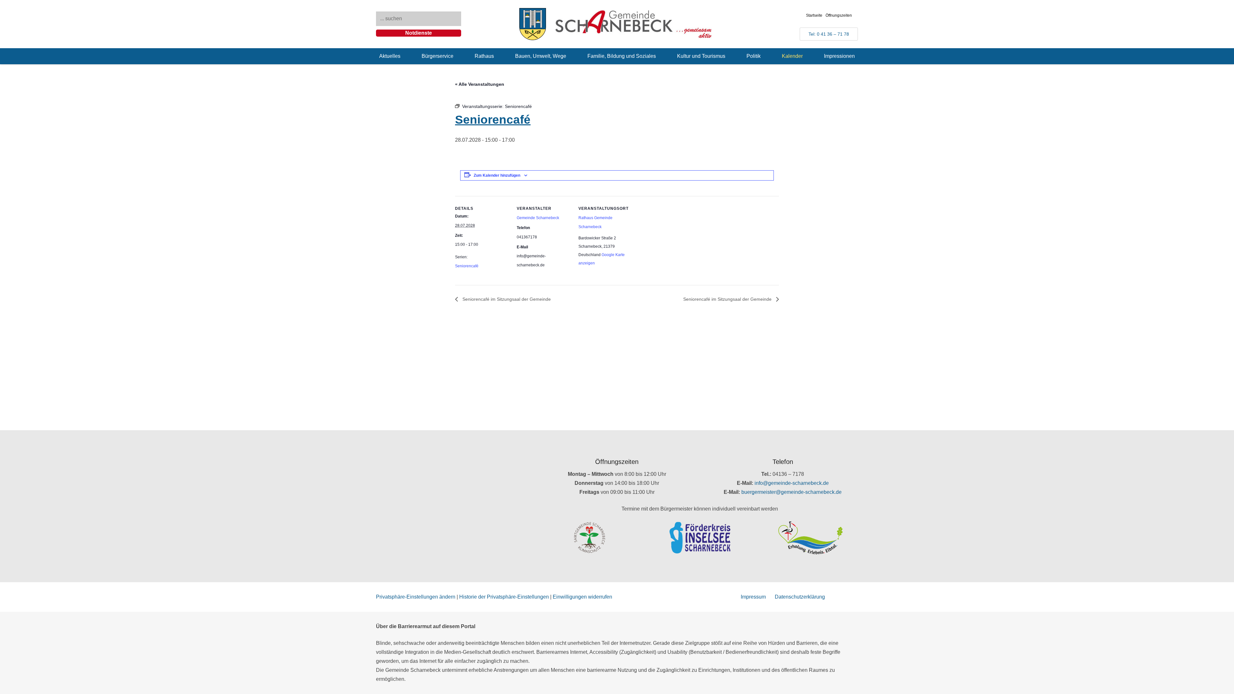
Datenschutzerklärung (800, 597)
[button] (405, 56)
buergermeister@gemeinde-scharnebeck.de (791, 492)
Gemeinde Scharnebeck (538, 218)
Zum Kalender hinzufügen (497, 175)
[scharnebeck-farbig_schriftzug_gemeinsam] (633, 24)
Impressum (753, 597)
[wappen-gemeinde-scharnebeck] (532, 24)
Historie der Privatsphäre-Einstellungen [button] (504, 597)
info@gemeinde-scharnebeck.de (792, 483)
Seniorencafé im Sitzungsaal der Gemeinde (506, 299)
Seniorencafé (466, 266)
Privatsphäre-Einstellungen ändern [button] (415, 597)
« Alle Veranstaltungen (479, 84)
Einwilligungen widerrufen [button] (582, 597)
